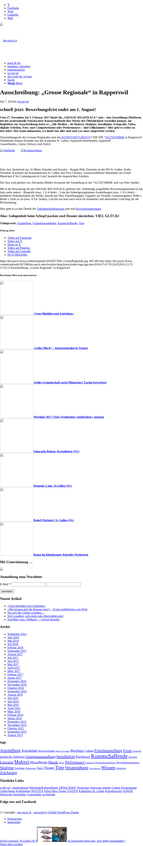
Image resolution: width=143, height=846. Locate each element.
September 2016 (17, 691)
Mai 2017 (13, 664)
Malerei (21, 762)
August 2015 (15, 735)
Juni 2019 (13, 637)
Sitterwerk (6, 794)
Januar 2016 (14, 718)
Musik (53, 762)
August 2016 (15, 694)
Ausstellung (24, 223)
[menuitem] (75, 63)
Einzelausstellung (108, 750)
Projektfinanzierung (128, 762)
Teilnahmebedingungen (51, 208)
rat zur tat (23, 101)
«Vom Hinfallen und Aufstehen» (26, 606)
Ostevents (95, 787)
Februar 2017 (15, 674)
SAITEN (72, 791)
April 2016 (13, 708)
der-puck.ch (24, 812)
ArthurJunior (7, 791)
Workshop (121, 768)
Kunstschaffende (67, 223)
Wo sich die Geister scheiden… (25, 612)
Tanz (40, 768)
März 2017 (13, 671)
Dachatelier (19, 794)
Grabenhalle (34, 794)
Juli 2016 (12, 698)
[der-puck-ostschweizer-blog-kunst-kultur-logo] (8, 40)
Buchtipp (77, 751)
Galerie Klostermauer (124, 787)
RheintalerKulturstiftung (43, 787)
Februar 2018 (15, 647)
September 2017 (17, 650)
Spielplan (20, 768)
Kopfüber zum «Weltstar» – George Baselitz (33, 619)
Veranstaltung (76, 767)
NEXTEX (37, 791)
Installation (65, 756)
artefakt (106, 787)
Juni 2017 (13, 661)
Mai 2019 (13, 640)
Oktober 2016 (15, 688)
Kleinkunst (83, 757)
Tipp (81, 223)
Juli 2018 (12, 644)
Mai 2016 (13, 704)
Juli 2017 (12, 657)
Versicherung (95, 768)
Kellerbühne (23, 791)
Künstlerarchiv (113, 791)
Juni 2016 (13, 701)
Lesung (132, 756)
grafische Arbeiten (12, 757)
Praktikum (89, 763)
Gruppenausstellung (44, 223)
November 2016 (17, 684)
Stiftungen (30, 768)
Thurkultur (83, 787)
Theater (49, 768)
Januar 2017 (14, 677)
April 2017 (13, 667)
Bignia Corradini (62, 751)
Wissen (108, 767)
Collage (89, 751)
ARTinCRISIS (67, 787)
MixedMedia (38, 762)
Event (127, 750)
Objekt (61, 763)
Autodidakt (29, 751)
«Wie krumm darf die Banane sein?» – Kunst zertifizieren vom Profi (47, 609)
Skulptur (7, 768)
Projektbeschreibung (105, 762)
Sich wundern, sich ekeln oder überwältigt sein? (35, 616)
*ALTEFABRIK (114, 137)
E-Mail (5, 584)
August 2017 (15, 654)
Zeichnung (8, 772)
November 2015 (17, 725)
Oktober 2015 (15, 728)
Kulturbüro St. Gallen (91, 791)
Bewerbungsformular (88, 208)
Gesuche (137, 751)
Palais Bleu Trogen (55, 791)
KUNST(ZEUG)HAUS (76, 137)
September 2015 (17, 731)
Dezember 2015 (16, 721)
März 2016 (13, 711)
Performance (75, 762)
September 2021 (17, 634)
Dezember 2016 (16, 681)
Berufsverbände (46, 750)
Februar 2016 (15, 714)
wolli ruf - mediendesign (14, 787)
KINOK (128, 791)
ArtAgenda (48, 794)
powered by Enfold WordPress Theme (56, 812)
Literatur (6, 762)
